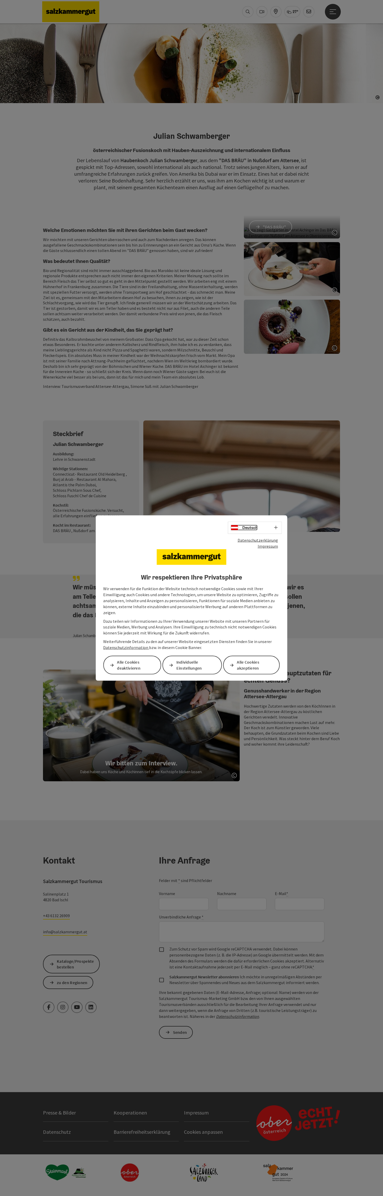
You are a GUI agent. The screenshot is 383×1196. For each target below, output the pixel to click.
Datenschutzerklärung (258, 540)
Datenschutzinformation (126, 647)
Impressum (268, 546)
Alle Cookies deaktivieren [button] (128, 665)
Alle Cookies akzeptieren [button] (248, 665)
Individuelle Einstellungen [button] (189, 665)
